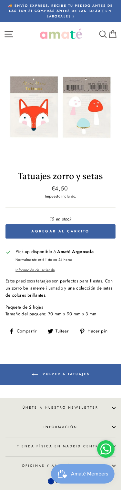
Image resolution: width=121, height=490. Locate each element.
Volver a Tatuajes (65, 374)
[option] (60, 11)
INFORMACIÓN (60, 426)
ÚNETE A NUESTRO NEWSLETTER (60, 407)
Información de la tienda (35, 269)
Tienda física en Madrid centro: (60, 446)
